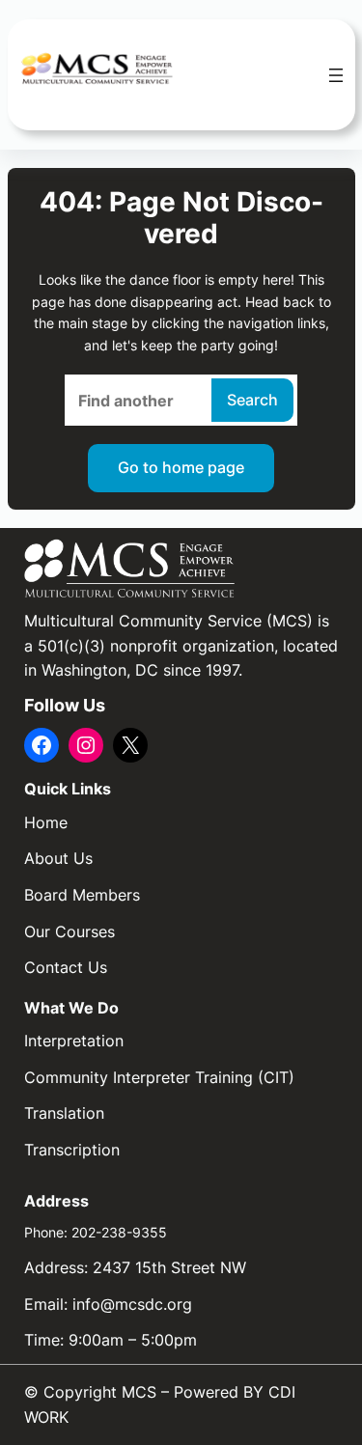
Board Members (82, 894)
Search (252, 399)
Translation (64, 1113)
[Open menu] (336, 75)
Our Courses (69, 931)
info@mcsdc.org (132, 1304)
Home (46, 822)
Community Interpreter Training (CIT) (159, 1077)
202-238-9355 (119, 1232)
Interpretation (74, 1040)
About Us (58, 858)
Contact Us (65, 967)
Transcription (72, 1149)
